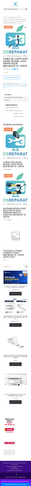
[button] (25, 27)
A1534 (4, 87)
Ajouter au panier (12, 77)
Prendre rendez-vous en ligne (15, 484)
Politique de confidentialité (14, 470)
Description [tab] (8, 94)
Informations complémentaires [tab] (14, 97)
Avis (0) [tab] (7, 100)
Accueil (4, 17)
